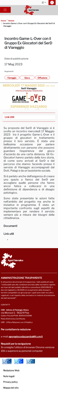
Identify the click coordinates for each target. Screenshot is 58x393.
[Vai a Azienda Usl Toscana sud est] (31, 361)
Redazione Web (11, 370)
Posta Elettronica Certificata (13, 319)
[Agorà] (31, 10)
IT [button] (43, 2)
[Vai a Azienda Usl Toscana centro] (19, 361)
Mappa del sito (11, 387)
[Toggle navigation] (5, 10)
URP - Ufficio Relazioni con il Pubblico (17, 322)
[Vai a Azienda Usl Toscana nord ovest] (7, 361)
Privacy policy (10, 382)
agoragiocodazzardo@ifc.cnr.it (26, 336)
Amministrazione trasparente (21, 277)
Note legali (9, 376)
